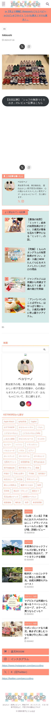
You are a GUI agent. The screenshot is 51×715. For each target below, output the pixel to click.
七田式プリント (10, 462)
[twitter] (22, 46)
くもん (40, 427)
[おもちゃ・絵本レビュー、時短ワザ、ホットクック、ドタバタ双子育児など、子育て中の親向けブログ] (25, 4)
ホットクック (9, 456)
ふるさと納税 (9, 439)
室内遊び (41, 474)
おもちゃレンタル (26, 427)
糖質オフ (35, 491)
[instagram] (22, 202)
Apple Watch (9, 422)
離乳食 (18, 502)
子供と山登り (19, 474)
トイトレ (18, 445)
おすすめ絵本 (9, 427)
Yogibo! (34, 422)
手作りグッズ (32, 479)
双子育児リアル (25, 468)
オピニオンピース (26, 439)
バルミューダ (9, 450)
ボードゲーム (24, 456)
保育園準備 (25, 462)
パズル (21, 450)
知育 (39, 485)
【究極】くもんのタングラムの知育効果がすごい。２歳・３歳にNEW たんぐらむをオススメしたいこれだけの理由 (36, 259)
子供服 (31, 474)
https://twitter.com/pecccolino (17, 678)
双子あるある (39, 462)
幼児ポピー (8, 479)
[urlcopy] (29, 46)
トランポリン (32, 445)
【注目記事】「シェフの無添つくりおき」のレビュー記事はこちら (25, 101)
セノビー (7, 445)
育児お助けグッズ (11, 497)
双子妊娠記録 (9, 468)
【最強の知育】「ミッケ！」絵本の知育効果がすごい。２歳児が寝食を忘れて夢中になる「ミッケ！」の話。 (36, 229)
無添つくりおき (27, 485)
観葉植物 (7, 502)
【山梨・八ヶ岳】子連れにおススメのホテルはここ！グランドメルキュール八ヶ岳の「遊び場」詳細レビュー (36, 523)
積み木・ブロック (21, 491)
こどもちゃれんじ (11, 433)
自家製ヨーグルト (29, 497)
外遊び (6, 474)
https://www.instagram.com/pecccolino (23, 665)
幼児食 (19, 479)
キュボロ (40, 439)
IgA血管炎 (22, 422)
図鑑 (37, 468)
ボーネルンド (39, 456)
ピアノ (31, 450)
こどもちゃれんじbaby (31, 433)
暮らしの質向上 (10, 485)
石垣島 (6, 491)
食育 (27, 502)
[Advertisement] (25, 134)
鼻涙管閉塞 (37, 502)
